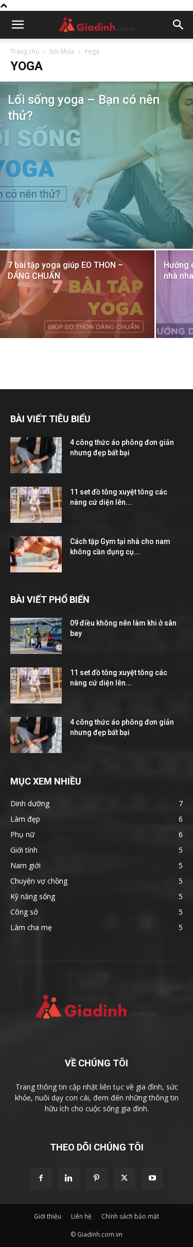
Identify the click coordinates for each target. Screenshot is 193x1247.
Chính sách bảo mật (130, 1216)
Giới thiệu (47, 1216)
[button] (17, 25)
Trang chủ (24, 51)
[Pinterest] (96, 1178)
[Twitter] (124, 1178)
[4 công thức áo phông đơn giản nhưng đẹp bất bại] (36, 455)
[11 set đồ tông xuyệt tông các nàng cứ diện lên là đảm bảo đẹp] (36, 505)
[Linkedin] (69, 1178)
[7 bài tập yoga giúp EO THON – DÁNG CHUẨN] (77, 302)
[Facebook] (41, 1178)
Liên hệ (81, 1216)
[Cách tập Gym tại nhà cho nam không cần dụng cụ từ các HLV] (36, 554)
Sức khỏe (62, 51)
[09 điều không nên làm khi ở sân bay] (36, 636)
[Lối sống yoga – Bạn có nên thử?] (96, 165)
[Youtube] (152, 1178)
